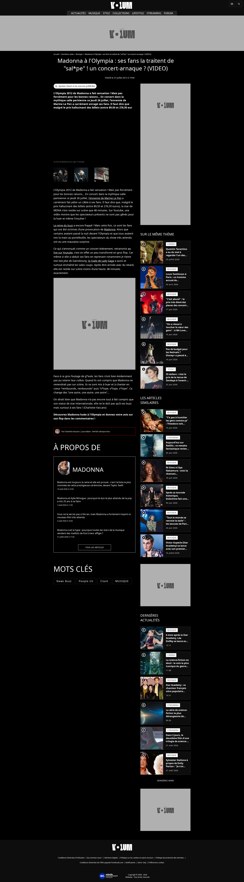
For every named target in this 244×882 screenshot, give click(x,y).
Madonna (109, 229)
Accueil (56, 54)
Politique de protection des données (170, 858)
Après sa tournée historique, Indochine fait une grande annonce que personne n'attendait (176, 500)
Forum (168, 13)
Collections (121, 13)
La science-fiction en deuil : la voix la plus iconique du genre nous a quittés (177, 664)
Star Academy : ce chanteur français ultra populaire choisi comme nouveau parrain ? (176, 691)
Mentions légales (111, 858)
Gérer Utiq (142, 862)
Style (106, 13)
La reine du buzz (63, 225)
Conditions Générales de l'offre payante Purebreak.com (101, 862)
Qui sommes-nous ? (94, 858)
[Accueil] (122, 5)
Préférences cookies (156, 862)
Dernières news (67, 54)
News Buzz (64, 581)
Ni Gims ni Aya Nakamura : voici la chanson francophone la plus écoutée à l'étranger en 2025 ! (177, 475)
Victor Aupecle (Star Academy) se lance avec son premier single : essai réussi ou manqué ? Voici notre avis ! (177, 550)
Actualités (78, 13)
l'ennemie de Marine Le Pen (105, 198)
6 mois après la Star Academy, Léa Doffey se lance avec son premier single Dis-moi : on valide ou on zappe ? (177, 642)
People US (86, 581)
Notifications (130, 862)
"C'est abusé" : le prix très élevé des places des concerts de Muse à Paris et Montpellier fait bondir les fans (177, 307)
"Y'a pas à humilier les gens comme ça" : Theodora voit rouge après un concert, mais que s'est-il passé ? (177, 425)
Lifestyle (138, 13)
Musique (94, 13)
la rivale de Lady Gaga (101, 260)
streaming (154, 13)
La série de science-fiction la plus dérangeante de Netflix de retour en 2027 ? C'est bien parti (177, 717)
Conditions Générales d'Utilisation (71, 858)
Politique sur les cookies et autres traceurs (136, 858)
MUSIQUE (122, 581)
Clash (104, 581)
